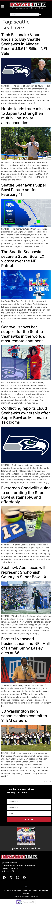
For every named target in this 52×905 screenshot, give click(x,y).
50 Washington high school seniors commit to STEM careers (24, 716)
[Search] (40, 14)
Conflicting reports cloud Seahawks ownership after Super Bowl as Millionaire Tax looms (25, 415)
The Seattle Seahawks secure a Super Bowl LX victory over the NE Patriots (22, 258)
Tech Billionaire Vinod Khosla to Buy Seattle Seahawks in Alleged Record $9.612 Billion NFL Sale (24, 44)
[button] (26, 886)
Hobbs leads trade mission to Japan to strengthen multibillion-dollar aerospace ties (25, 115)
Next (47, 781)
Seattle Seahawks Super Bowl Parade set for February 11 (23, 190)
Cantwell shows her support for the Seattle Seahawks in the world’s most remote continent (23, 334)
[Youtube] (24, 878)
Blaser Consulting (32, 896)
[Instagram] (18, 878)
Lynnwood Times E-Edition (26, 848)
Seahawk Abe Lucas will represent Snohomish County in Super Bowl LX (23, 572)
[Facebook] (4, 878)
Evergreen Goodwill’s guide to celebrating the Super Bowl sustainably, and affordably (26, 495)
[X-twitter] (11, 878)
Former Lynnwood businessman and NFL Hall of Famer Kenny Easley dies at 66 (25, 645)
